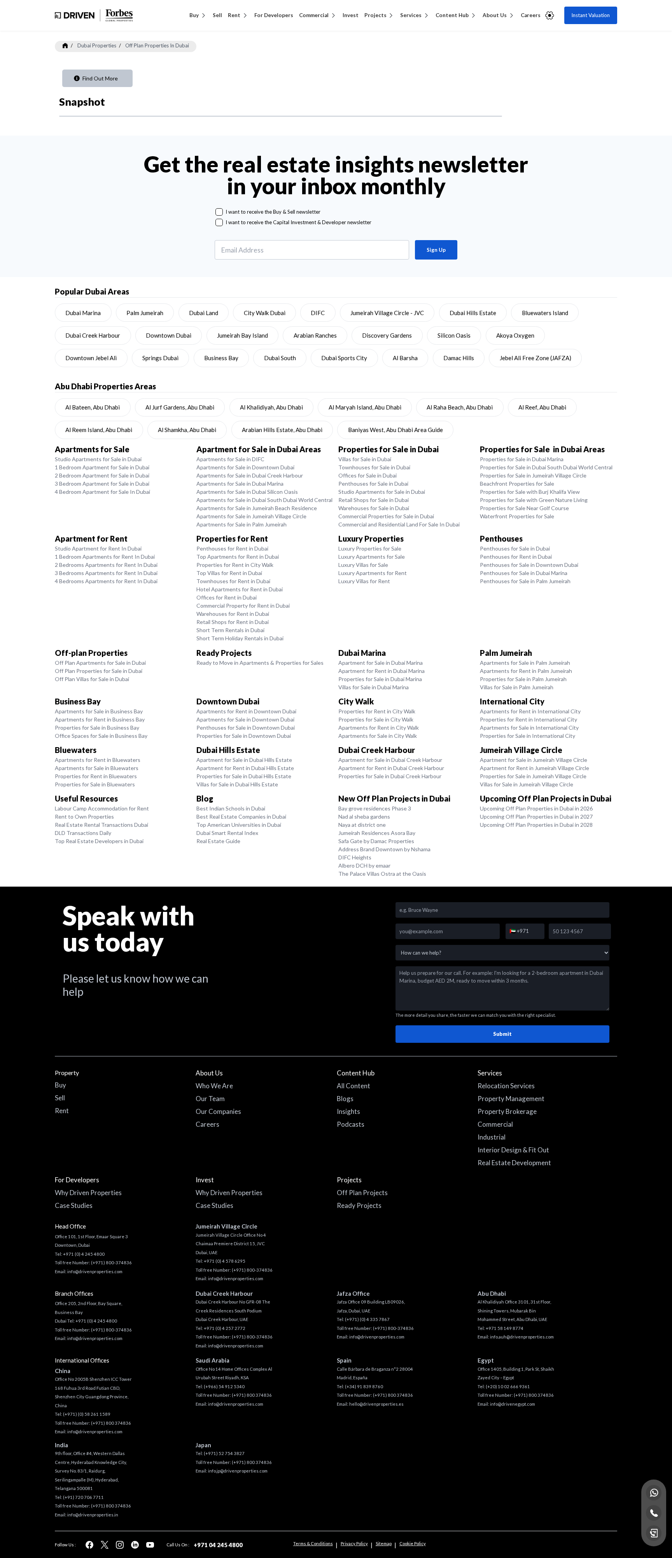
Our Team (210, 1098)
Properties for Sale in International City (527, 735)
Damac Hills (458, 357)
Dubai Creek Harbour (92, 335)
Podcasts (350, 1124)
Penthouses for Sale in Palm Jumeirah (525, 581)
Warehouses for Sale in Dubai (373, 508)
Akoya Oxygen (515, 335)
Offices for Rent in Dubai (226, 597)
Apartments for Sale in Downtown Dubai (245, 467)
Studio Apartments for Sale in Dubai (98, 459)
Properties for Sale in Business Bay (97, 727)
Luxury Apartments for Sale (371, 556)
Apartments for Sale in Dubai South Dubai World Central (264, 500)
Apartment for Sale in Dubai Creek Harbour (390, 759)
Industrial (492, 1137)
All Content (353, 1086)
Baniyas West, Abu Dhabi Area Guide (395, 429)
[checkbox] (219, 212)
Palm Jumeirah (144, 312)
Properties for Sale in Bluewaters (95, 784)
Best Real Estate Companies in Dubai (241, 816)
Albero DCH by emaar (364, 865)
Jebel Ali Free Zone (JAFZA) (535, 357)
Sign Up (436, 250)
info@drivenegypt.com (512, 1403)
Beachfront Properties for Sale (517, 483)
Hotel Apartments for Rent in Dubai (239, 589)
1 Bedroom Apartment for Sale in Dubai (102, 467)
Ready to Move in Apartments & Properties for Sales (260, 662)
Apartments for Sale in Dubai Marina (240, 483)
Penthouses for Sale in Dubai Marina (523, 573)
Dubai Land (203, 312)
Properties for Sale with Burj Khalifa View (530, 491)
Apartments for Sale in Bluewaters (96, 768)
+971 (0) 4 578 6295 (224, 1260)
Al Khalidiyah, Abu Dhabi (271, 407)
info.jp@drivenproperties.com (238, 1470)
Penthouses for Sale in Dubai (373, 483)
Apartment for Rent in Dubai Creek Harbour (391, 768)
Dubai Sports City (344, 357)
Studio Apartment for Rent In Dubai (98, 548)
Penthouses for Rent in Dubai (232, 548)
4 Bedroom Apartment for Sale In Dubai (102, 491)
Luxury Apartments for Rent (372, 573)
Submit (502, 1034)
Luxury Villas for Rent (364, 581)
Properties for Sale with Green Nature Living (534, 500)
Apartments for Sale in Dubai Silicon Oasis (247, 491)
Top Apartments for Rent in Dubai (237, 556)
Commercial (314, 15)
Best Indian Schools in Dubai (230, 808)
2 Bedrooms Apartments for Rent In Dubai (106, 564)
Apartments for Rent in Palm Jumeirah (526, 670)
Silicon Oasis (454, 335)
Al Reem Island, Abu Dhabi (98, 429)
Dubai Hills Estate (473, 312)
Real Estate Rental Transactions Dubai (101, 824)
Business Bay (221, 357)
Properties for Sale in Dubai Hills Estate (243, 776)
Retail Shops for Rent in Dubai (232, 622)
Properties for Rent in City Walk (234, 564)
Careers (531, 15)
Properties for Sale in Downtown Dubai (243, 735)
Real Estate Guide (218, 841)
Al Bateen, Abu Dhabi (92, 407)
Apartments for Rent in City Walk (378, 727)
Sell (217, 15)
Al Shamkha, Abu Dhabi (187, 429)
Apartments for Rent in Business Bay (100, 719)
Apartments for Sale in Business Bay (99, 711)
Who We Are (214, 1086)
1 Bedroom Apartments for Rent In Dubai (105, 556)
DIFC (318, 312)
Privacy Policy (354, 1543)
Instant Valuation (590, 15)
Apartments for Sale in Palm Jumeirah (241, 524)
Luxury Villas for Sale (363, 564)
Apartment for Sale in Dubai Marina (380, 662)
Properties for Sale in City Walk (375, 719)
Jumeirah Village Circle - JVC (387, 312)
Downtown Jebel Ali (91, 357)
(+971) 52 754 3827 (224, 1453)
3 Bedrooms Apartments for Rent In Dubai (106, 573)
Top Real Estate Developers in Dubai (99, 841)
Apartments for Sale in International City (529, 727)
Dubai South (280, 357)
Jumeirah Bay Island (242, 335)
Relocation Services (506, 1086)
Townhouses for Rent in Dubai (233, 581)
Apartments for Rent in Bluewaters (97, 759)
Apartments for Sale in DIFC (230, 459)
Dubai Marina (83, 312)
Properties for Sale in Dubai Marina (522, 459)
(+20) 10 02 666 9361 (508, 1386)
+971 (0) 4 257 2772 (224, 1328)
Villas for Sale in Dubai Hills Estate (237, 784)
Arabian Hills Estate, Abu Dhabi (282, 429)
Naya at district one (362, 824)
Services (411, 15)
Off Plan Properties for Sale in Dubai (98, 670)
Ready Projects (359, 1205)
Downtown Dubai (168, 335)
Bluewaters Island (545, 312)
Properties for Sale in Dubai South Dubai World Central (546, 467)
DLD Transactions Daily (83, 833)
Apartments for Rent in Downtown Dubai (246, 711)
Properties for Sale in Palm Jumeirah (523, 679)
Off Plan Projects (362, 1193)
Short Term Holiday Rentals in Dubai (240, 638)
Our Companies (218, 1111)
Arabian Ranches (315, 335)
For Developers (273, 15)
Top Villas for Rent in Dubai (229, 573)
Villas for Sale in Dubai (364, 459)
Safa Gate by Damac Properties (376, 841)
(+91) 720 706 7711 (83, 1497)
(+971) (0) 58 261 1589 (86, 1414)
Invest (351, 15)
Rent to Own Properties (84, 816)
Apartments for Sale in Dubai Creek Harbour (249, 475)
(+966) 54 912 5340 (224, 1386)
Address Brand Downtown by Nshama (384, 849)
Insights (348, 1111)
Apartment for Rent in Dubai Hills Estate (245, 768)
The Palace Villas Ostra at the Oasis (382, 873)
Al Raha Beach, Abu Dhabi (460, 407)
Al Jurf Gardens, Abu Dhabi (179, 407)
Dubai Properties (96, 45)
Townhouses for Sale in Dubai (374, 467)
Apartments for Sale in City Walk (377, 735)
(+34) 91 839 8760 (364, 1386)
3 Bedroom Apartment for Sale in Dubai (102, 483)
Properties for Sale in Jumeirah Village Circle (533, 475)
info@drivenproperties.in (92, 1514)
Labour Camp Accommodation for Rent (102, 808)
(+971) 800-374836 (111, 1262)
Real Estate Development (514, 1163)
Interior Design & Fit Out (513, 1150)
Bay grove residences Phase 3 (374, 808)
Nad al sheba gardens (364, 816)
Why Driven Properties (88, 1193)
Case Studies (74, 1205)
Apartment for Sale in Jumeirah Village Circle (533, 759)
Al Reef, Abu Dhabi (542, 407)
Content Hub (452, 15)
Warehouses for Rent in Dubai (232, 613)
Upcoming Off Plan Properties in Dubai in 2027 (536, 816)
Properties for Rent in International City (528, 719)
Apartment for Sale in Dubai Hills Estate (244, 759)
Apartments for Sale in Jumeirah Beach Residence (256, 508)
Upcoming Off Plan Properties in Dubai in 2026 (536, 808)
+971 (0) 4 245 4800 (84, 1254)
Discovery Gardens (387, 335)
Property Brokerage (507, 1111)
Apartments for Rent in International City (530, 711)
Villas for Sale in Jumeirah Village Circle (526, 784)
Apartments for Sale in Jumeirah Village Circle (251, 516)
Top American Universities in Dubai (238, 824)
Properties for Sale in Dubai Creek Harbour (389, 776)
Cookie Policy (412, 1543)
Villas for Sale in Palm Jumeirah (516, 687)
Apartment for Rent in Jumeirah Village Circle (534, 768)
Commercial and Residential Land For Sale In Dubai (399, 524)
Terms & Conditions (313, 1543)
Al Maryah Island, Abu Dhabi (365, 407)
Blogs (345, 1098)
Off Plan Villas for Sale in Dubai (92, 679)
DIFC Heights (354, 857)
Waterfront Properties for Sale (517, 516)
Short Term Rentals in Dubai (230, 630)
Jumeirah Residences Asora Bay (376, 833)
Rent (234, 15)
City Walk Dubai (264, 312)
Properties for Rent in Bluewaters (96, 776)
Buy (194, 15)
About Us (495, 15)
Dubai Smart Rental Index (227, 833)
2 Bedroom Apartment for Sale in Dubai (102, 475)
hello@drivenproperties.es (376, 1403)
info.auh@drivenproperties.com (522, 1336)
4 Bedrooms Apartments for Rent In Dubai (106, 581)
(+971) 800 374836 (111, 1423)
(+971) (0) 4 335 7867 (367, 1319)
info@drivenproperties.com (94, 1271)
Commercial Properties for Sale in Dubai (386, 516)
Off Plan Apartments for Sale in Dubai (100, 662)
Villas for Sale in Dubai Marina (373, 687)
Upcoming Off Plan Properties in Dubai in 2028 (536, 824)
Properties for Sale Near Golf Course (524, 508)
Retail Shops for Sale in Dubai (373, 500)
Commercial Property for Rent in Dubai (243, 605)
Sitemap (384, 1543)
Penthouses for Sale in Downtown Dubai (529, 564)
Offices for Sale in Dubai (367, 475)
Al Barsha (405, 357)
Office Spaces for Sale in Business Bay (101, 735)
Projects (375, 15)
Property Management (511, 1098)
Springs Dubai (160, 357)
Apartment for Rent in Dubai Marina (381, 670)
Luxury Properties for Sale (369, 548)
